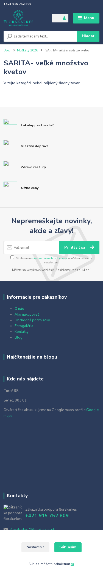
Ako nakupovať (27, 314)
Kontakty (22, 331)
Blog (19, 337)
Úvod (7, 50)
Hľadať (88, 36)
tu (72, 564)
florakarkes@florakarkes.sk (32, 529)
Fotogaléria (24, 326)
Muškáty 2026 (27, 50)
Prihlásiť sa (75, 247)
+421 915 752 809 (17, 4)
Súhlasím (67, 547)
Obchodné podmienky (32, 320)
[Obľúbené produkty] (56, 18)
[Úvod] (23, 18)
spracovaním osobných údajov (49, 258)
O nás (19, 308)
